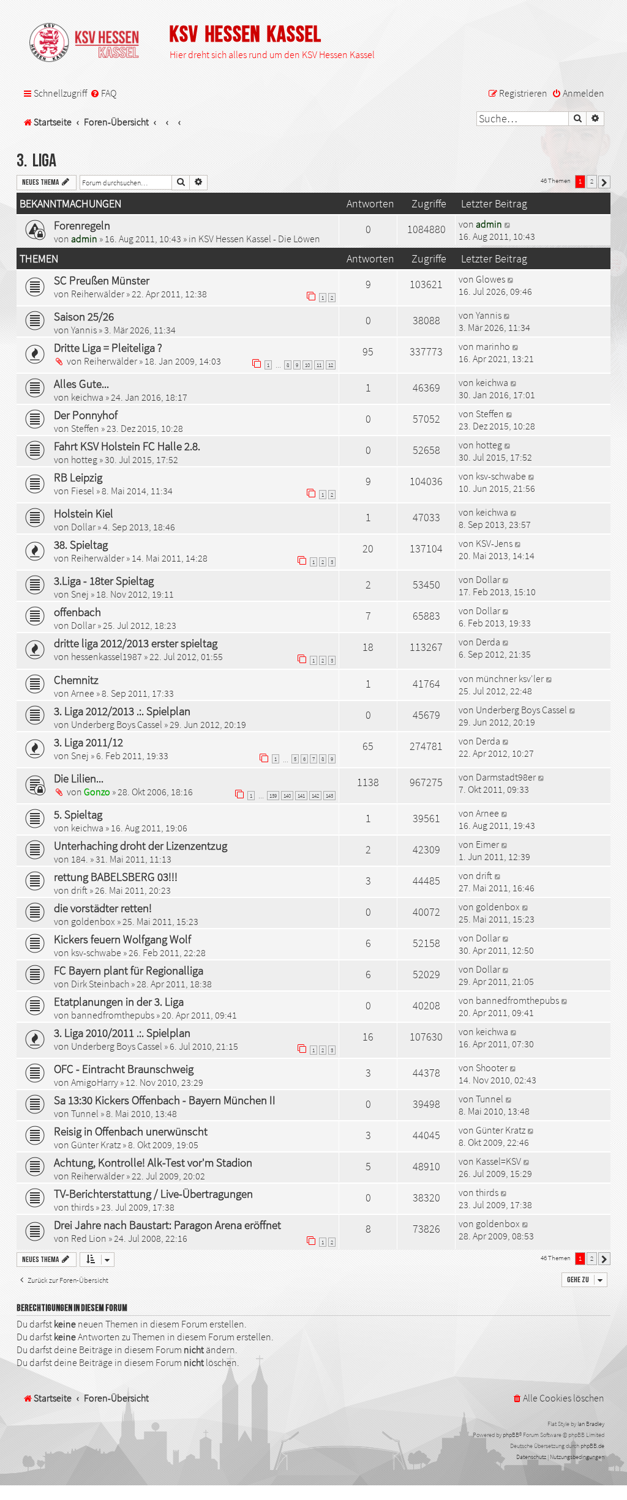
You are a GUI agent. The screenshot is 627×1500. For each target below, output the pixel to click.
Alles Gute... (81, 383)
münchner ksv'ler (510, 678)
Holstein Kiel (83, 513)
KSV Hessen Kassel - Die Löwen (259, 238)
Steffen (85, 428)
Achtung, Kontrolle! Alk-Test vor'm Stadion (153, 1162)
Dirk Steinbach (100, 984)
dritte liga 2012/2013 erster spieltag (135, 643)
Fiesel (82, 491)
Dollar (83, 527)
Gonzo (97, 791)
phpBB (511, 1435)
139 (273, 795)
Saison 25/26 (84, 316)
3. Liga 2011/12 (88, 742)
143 (329, 795)
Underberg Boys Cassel (116, 724)
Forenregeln (82, 225)
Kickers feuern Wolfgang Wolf (122, 939)
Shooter (492, 1067)
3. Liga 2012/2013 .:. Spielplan (122, 711)
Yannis (84, 330)
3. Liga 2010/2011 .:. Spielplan (122, 1032)
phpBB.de (592, 1446)
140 (287, 795)
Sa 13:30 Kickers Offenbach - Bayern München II (165, 1100)
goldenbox (93, 921)
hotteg (84, 459)
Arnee (82, 693)
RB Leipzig (78, 477)
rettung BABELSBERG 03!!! (116, 876)
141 (301, 795)
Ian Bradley (590, 1424)
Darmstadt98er (506, 777)
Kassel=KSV (498, 1161)
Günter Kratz (96, 1144)
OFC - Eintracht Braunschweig (123, 1068)
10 (307, 365)
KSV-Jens (494, 543)
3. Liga (36, 161)
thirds (82, 1207)
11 (319, 365)
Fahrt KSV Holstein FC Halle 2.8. (127, 446)
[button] (604, 182)
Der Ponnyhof (86, 414)
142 (315, 795)
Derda (488, 642)
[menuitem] (103, 94)
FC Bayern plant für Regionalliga (128, 970)
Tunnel (85, 1113)
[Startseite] (90, 43)
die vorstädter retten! (103, 907)
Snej (80, 594)
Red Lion (89, 1238)
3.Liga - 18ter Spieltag (104, 580)
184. (79, 859)
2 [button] (591, 181)
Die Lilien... (78, 778)
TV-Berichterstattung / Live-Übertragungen (153, 1193)
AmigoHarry (94, 1082)
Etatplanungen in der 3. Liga (119, 1001)
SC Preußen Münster (101, 280)
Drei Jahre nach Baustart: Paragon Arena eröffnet (167, 1224)
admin (84, 238)
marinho (493, 346)
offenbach (77, 611)
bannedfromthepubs (112, 1015)
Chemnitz (76, 679)
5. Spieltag (78, 814)
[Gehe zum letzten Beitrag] (508, 224)
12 (330, 365)
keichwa (87, 397)
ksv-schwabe (501, 476)
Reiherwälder (97, 294)
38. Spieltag (81, 544)
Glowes (490, 279)
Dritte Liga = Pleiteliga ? (108, 347)
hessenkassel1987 (106, 656)
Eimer (487, 844)
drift (79, 890)
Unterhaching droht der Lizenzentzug (140, 845)
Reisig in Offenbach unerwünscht (131, 1131)
